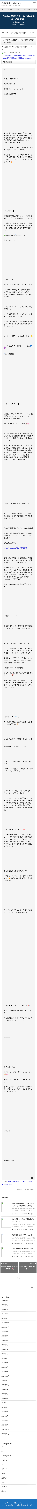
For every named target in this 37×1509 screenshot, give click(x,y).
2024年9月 (4, 1336)
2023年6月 (4, 1403)
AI (2, 1447)
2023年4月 (4, 1411)
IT (2, 1451)
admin (34, 1190)
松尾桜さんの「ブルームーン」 (23, 1235)
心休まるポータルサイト (11, 3)
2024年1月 (4, 1371)
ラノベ (3, 1473)
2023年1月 (4, 1425)
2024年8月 (4, 1340)
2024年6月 (4, 1349)
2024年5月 (4, 1354)
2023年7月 (4, 1398)
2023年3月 (4, 1416)
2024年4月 (4, 1358)
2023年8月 (4, 1394)
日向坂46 (4, 1487)
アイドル (4, 1460)
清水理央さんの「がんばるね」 (23, 1248)
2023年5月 (4, 1407)
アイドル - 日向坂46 (19, 24)
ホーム (18, 1278)
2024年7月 (4, 1345)
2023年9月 (4, 1389)
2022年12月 (5, 1429)
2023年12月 (5, 1376)
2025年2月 (4, 1314)
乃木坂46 (4, 1478)
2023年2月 (4, 1420)
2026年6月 (4, 1309)
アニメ (3, 1464)
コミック (4, 1469)
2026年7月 (4, 1305)
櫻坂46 (3, 1491)
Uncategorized (6, 1455)
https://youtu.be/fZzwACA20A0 (15, 548)
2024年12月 (5, 1323)
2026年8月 (4, 1300)
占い (2, 1482)
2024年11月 (5, 1327)
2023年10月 (5, 1385)
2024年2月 (4, 1367)
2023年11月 (5, 1380)
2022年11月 (5, 1434)
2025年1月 (4, 1318)
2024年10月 (5, 1331)
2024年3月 (4, 1363)
